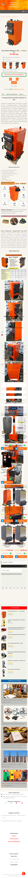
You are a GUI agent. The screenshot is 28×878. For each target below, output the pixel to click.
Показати (22, 448)
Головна (2, 16)
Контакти (14, 835)
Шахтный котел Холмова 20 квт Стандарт (21, 545)
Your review (14, 381)
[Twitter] (10, 803)
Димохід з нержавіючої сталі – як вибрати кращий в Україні (12, 765)
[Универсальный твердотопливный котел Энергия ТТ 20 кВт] (7, 497)
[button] (23, 566)
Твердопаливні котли (10, 16)
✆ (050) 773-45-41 (14, 4)
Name (14, 389)
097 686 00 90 (12, 331)
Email (14, 394)
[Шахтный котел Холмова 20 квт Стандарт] (21, 533)
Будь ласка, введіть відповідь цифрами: (14, 400)
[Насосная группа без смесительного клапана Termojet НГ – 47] (7, 460)
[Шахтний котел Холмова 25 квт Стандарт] (21, 497)
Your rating (14, 377)
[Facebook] (5, 803)
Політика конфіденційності (14, 841)
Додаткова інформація (12, 94)
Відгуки (21, 94)
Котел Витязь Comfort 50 (17, 794)
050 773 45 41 (12, 334)
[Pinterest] (16, 803)
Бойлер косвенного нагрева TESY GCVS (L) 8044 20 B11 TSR (21, 437)
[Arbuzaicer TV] (22, 803)
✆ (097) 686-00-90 (14, 2)
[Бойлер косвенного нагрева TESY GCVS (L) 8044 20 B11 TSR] (21, 425)
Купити (14, 82)
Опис (3, 94)
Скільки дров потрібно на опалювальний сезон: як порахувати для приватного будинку (14, 746)
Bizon (16, 16)
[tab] (3, 94)
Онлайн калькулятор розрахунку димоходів (12, 820)
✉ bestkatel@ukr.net (14, 6)
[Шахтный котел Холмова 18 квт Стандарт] (7, 533)
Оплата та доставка (14, 838)
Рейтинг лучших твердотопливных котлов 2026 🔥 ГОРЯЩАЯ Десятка (14, 784)
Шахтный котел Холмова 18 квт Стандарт (7, 545)
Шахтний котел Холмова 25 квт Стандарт (21, 509)
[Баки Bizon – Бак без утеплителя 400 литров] (7, 425)
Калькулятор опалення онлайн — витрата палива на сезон (12, 701)
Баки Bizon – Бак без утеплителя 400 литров (7, 437)
